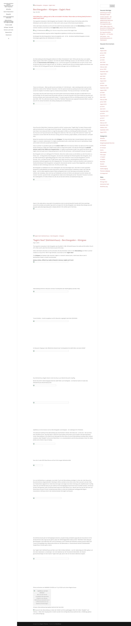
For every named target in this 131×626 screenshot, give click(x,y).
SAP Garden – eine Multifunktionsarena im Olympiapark (106, 38)
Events (101, 150)
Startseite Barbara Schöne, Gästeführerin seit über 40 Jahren (8, 5)
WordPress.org (104, 186)
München (102, 161)
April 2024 (102, 62)
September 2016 (104, 130)
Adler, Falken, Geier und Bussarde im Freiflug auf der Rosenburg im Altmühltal (107, 28)
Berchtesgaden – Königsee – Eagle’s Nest (51, 9)
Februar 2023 (103, 67)
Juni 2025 (102, 57)
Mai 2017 (102, 120)
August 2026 (103, 50)
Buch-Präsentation (8, 11)
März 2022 (102, 78)
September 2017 (104, 116)
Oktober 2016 (103, 127)
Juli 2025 (102, 55)
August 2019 (103, 104)
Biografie (8, 14)
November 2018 (104, 111)
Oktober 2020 (103, 85)
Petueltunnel (103, 166)
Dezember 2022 (104, 71)
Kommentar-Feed (104, 184)
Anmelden (102, 179)
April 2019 (102, 109)
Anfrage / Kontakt (8, 27)
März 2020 (102, 97)
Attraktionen (103, 140)
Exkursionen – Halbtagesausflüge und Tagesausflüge (8, 21)
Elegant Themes (44, 624)
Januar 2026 (103, 53)
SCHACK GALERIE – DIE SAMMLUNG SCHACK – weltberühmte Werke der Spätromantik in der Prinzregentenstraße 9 (106, 20)
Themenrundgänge (105, 171)
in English (102, 157)
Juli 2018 (102, 113)
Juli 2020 (102, 92)
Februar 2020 (103, 99)
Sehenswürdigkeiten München (8, 17)
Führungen (103, 154)
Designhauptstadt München (107, 143)
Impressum (8, 35)
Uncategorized (103, 173)
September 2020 (104, 88)
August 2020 (103, 90)
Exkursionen (103, 152)
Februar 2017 (103, 123)
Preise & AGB (8, 25)
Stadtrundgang (104, 168)
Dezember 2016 (104, 125)
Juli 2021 (102, 83)
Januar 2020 (103, 102)
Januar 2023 (103, 69)
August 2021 (103, 81)
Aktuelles (8, 9)
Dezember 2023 (104, 64)
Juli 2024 (102, 60)
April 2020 (102, 95)
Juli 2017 (102, 118)
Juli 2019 (102, 106)
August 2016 (103, 132)
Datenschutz (8, 32)
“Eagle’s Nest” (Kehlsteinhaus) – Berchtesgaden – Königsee (59, 240)
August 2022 (103, 74)
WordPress (58, 624)
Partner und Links (8, 30)
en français (103, 145)
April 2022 (102, 76)
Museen (102, 164)
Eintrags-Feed (103, 182)
